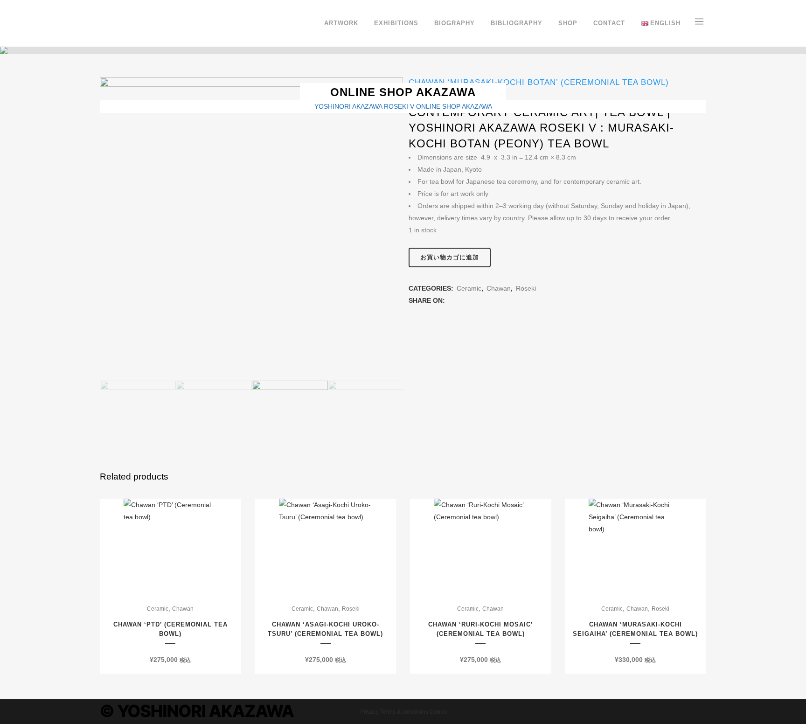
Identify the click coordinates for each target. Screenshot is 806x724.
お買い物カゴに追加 (449, 257)
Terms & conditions (404, 712)
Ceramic (469, 288)
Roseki (526, 288)
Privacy (369, 712)
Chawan (498, 288)
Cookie (439, 712)
